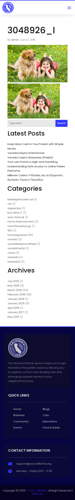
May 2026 (13, 285)
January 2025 (16, 303)
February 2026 (16, 294)
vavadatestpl (16, 248)
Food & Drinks (51, 427)
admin (15, 40)
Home (17, 409)
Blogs (46, 409)
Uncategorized (17, 235)
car (10, 204)
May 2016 (13, 317)
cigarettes (14, 208)
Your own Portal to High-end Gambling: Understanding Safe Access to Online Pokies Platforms (36, 166)
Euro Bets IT (15, 212)
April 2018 (13, 308)
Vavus (11, 253)
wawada (13, 257)
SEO (10, 230)
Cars (46, 415)
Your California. (38, 490)
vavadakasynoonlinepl (22, 244)
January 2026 (16, 299)
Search (61, 123)
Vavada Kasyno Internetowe (26, 153)
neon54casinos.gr (19, 226)
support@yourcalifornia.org (33, 463)
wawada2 (14, 261)
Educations (50, 421)
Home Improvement (21, 221)
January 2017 (16, 312)
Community (21, 421)
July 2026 (13, 281)
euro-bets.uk (16, 217)
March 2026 (15, 290)
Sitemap (37, 494)
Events (17, 427)
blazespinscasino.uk (20, 199)
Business (19, 415)
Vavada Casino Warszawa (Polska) (30, 157)
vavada (12, 239)
